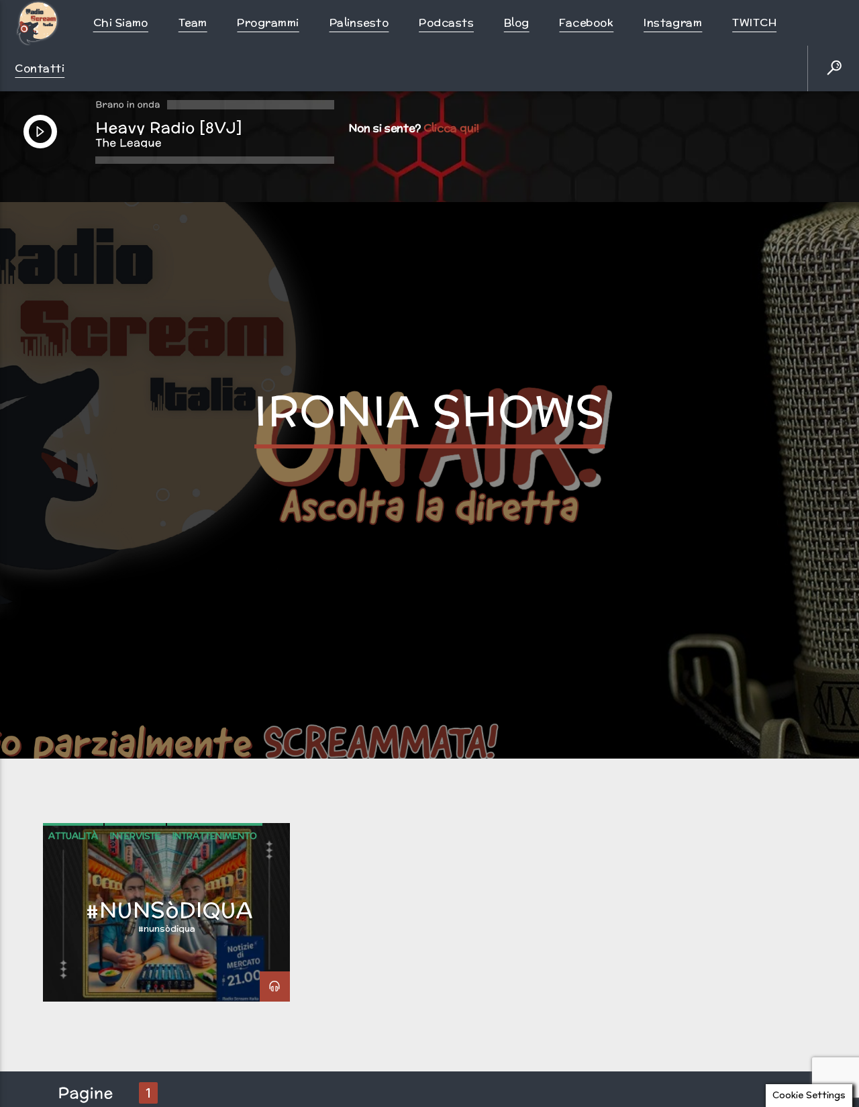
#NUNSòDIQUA (170, 949)
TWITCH (754, 22)
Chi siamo (120, 22)
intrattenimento (214, 875)
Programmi (268, 22)
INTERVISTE (135, 875)
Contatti (39, 68)
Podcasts (446, 22)
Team (193, 22)
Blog (516, 22)
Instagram (673, 22)
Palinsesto (359, 22)
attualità (73, 875)
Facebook (586, 22)
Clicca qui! (451, 128)
